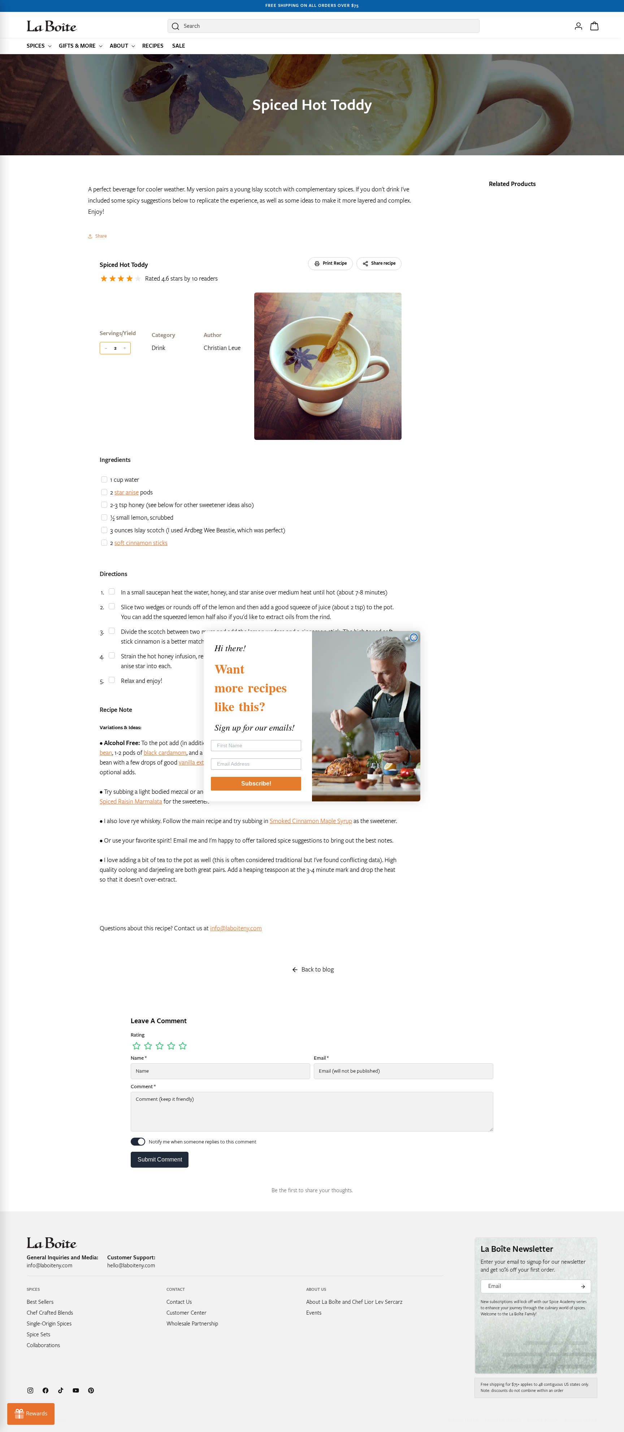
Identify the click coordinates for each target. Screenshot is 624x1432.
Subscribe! (256, 783)
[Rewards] (31, 1414)
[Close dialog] (413, 637)
